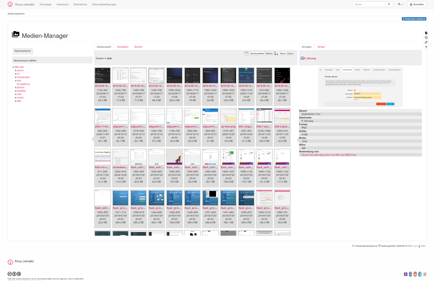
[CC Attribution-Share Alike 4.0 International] (14, 273)
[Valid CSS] (420, 273)
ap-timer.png (228, 126)
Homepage (46, 4)
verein (20, 97)
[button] (400, 4)
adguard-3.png (157, 126)
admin (20, 70)
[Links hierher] (426, 42)
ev (18, 73)
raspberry (24, 84)
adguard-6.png (211, 126)
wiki (19, 100)
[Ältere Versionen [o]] (426, 37)
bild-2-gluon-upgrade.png (290, 126)
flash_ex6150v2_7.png (252, 167)
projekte (21, 90)
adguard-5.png (193, 126)
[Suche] (389, 4)
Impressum (63, 4)
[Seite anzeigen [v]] (426, 33)
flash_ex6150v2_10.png (108, 208)
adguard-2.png (139, 126)
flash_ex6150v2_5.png (216, 167)
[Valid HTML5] (415, 273)
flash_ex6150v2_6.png (234, 167)
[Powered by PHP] (410, 273)
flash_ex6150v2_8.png (270, 167)
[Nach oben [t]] (426, 46)
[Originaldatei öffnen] (360, 86)
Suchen (138, 46)
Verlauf (321, 46)
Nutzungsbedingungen (104, 4)
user (19, 94)
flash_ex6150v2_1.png (144, 167)
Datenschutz (80, 4)
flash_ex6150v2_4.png (198, 167)
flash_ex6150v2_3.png (180, 167)
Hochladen (123, 46)
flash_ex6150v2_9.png (288, 167)
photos (20, 87)
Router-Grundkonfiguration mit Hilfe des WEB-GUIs (329, 154)
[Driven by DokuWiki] (424, 273)
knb (19, 80)
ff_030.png (310, 58)
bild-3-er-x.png (103, 167)
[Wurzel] (19, 67)
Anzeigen (307, 46)
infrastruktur (23, 77)
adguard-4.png (175, 126)
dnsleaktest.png (122, 167)
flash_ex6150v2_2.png (162, 167)
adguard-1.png (121, 126)
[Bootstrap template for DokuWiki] (405, 273)
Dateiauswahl (104, 46)
